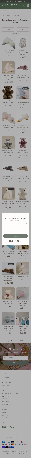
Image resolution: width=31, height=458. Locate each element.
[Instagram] (15, 241)
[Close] (27, 215)
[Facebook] (10, 241)
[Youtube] (12, 241)
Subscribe (15, 236)
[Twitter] (20, 241)
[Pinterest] (18, 241)
